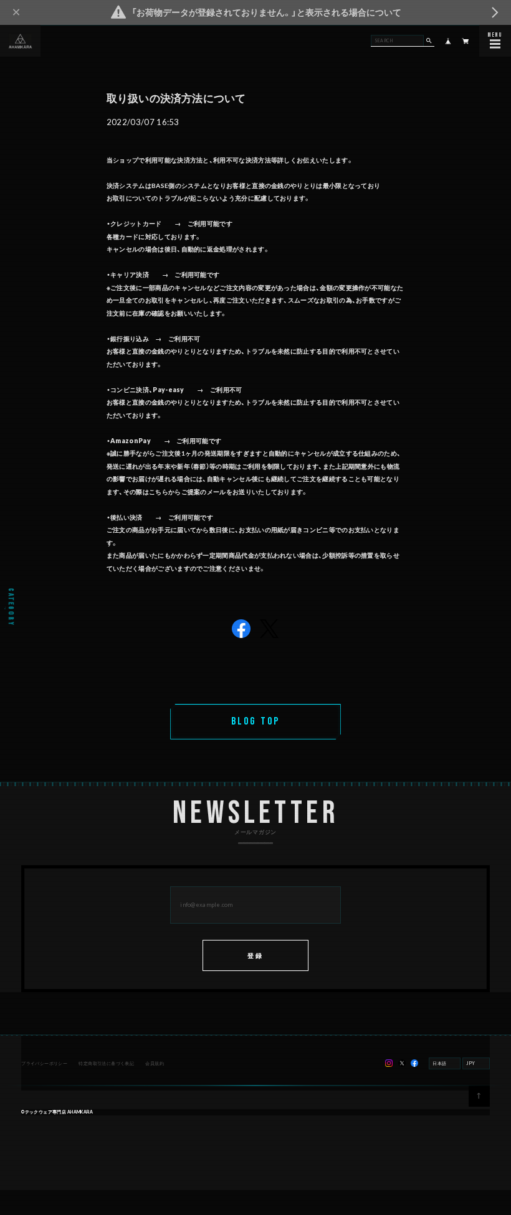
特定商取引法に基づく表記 (106, 1063)
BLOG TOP (255, 721)
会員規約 (154, 1063)
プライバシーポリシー (44, 1063)
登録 (255, 955)
